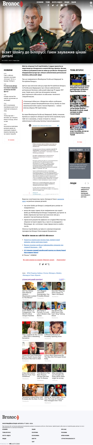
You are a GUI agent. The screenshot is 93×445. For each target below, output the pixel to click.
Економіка (35, 435)
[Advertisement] (80, 229)
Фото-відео (6, 435)
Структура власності (68, 438)
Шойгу (59, 273)
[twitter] (52, 5)
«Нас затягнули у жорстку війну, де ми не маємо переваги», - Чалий (79, 132)
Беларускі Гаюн (29, 275)
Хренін (38, 275)
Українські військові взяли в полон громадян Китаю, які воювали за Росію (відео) (78, 166)
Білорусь (53, 273)
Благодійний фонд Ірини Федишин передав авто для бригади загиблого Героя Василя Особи (79, 88)
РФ (29, 273)
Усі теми (79, 142)
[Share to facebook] (39, 264)
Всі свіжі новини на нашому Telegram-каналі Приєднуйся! (44, 260)
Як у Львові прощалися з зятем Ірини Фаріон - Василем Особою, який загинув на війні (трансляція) (79, 110)
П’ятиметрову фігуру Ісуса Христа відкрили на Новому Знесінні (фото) (10, 88)
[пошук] (91, 5)
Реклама (64, 432)
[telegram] (57, 5)
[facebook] (48, 5)
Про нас (63, 429)
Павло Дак (16, 60)
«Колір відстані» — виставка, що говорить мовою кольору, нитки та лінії (11, 118)
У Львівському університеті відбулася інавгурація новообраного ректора (85, 192)
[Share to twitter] (42, 264)
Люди (66, 2)
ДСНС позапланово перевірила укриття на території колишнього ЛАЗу (11, 108)
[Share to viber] (48, 264)
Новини (40, 2)
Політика (35, 432)
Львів (73, 2)
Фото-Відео (57, 2)
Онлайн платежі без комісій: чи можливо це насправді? (11, 98)
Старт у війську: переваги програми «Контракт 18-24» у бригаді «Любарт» (10, 78)
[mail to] (62, 5)
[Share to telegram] (45, 264)
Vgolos (13, 4)
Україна (34, 273)
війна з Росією (43, 273)
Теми (48, 2)
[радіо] (91, 2)
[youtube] (66, 5)
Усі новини (11, 140)
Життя (34, 438)
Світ (33, 441)
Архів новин (65, 435)
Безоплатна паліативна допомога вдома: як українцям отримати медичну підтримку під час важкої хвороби (11, 130)
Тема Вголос (6, 432)
